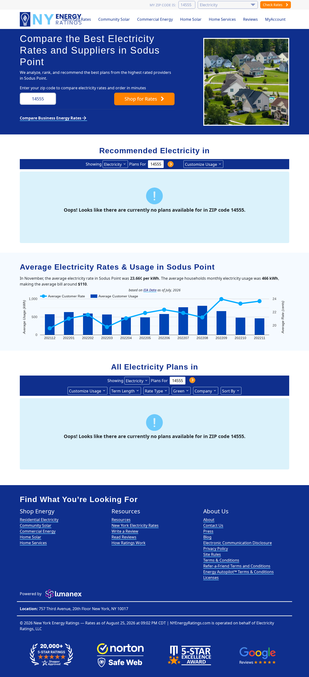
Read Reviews (124, 537)
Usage (201, 164)
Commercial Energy (155, 19)
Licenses (211, 577)
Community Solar (114, 19)
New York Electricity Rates (135, 525)
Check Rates (273, 4)
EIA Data (149, 290)
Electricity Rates (76, 19)
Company (203, 391)
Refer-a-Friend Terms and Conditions (236, 566)
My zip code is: (163, 5)
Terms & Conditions (221, 560)
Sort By (228, 391)
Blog (207, 537)
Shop (141, 99)
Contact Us (213, 525)
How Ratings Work (129, 542)
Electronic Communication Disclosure (237, 542)
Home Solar (191, 19)
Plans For (137, 164)
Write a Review (125, 531)
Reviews (250, 19)
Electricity (113, 164)
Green (178, 391)
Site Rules (212, 554)
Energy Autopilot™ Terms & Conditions (238, 571)
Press (208, 531)
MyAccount (275, 19)
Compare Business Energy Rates (53, 118)
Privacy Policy (215, 548)
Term (123, 391)
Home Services (222, 19)
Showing (94, 164)
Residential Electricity (39, 519)
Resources (121, 519)
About (208, 519)
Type (154, 391)
